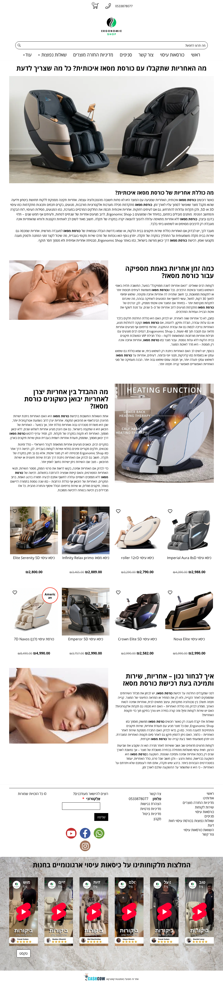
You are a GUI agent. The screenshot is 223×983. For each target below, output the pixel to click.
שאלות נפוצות (53, 55)
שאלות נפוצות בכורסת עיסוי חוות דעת (191, 823)
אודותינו (208, 798)
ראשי (195, 55)
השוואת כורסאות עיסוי (199, 829)
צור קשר (146, 55)
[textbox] (111, 68)
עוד (28, 55)
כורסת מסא (159, 739)
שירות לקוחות (204, 807)
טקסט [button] (23, 953)
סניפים (126, 55)
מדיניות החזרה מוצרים (93, 55)
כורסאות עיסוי (172, 55)
